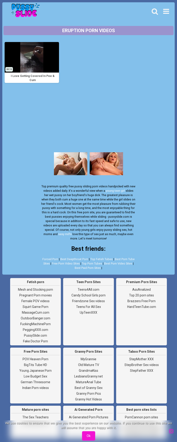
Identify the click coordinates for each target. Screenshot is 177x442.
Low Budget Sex (35, 376)
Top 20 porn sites (141, 295)
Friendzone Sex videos (88, 301)
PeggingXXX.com (35, 330)
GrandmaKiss (88, 370)
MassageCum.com (35, 312)
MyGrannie (88, 359)
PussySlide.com (35, 335)
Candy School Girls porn (88, 295)
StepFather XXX (141, 370)
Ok (89, 436)
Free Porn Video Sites (66, 263)
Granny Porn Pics (88, 393)
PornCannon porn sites (141, 417)
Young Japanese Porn (35, 370)
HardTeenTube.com (141, 307)
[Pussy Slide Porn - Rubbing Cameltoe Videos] (24, 11)
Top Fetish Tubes (101, 259)
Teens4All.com (88, 289)
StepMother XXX (141, 359)
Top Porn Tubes (92, 263)
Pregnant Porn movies (35, 295)
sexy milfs (65, 234)
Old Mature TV (88, 365)
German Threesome (35, 382)
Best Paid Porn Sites (88, 268)
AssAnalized (141, 289)
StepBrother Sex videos (141, 365)
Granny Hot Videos (88, 399)
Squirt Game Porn (35, 307)
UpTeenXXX (88, 312)
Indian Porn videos (35, 388)
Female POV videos (35, 301)
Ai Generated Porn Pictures (88, 417)
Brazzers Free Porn (141, 301)
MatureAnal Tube (88, 382)
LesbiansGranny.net (88, 376)
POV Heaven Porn (35, 359)
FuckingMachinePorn (35, 324)
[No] (171, 431)
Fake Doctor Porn (35, 341)
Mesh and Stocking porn (35, 289)
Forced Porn (50, 259)
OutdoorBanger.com (35, 318)
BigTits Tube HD (35, 365)
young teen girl (115, 190)
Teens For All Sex (88, 307)
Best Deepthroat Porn (74, 259)
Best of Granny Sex (89, 388)
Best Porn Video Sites (118, 263)
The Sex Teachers (35, 417)
